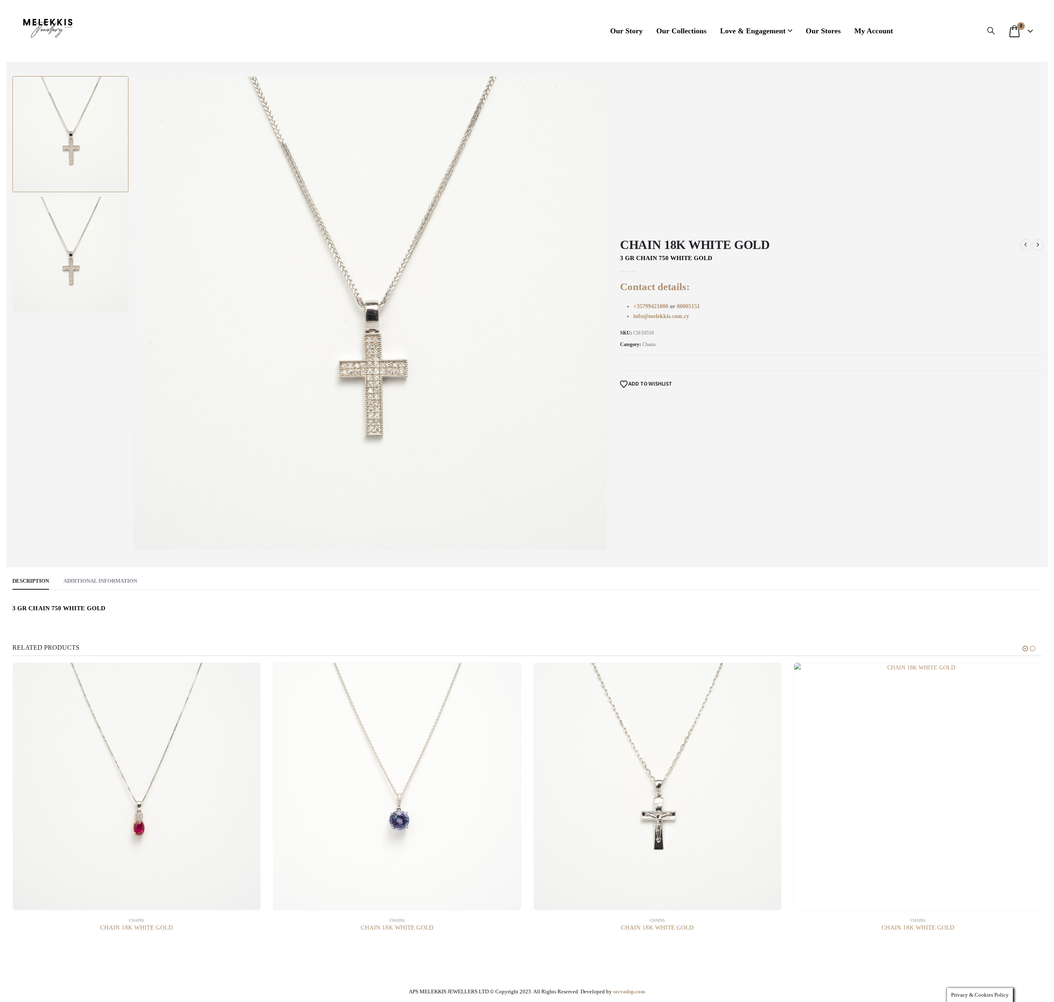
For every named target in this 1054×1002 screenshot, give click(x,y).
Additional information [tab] (100, 581)
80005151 (688, 306)
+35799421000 (651, 306)
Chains (649, 344)
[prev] (1025, 245)
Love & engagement (753, 31)
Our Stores (823, 31)
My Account (873, 31)
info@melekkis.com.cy (661, 316)
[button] (991, 31)
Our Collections (681, 31)
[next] (1038, 245)
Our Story (626, 31)
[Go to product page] (137, 786)
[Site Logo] (48, 26)
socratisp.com (629, 991)
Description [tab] (30, 581)
